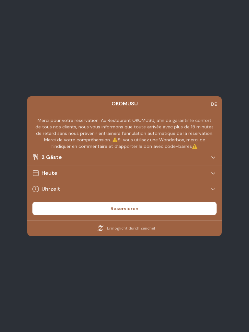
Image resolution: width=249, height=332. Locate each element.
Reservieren (124, 208)
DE (214, 104)
